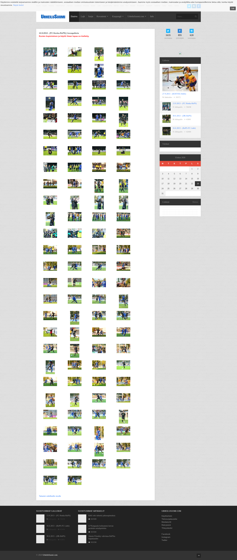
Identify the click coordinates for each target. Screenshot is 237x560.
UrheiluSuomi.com (136, 16)
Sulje (232, 8)
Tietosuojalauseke (169, 519)
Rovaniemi (101, 16)
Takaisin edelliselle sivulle (50, 496)
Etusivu (74, 16)
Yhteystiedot (167, 528)
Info (152, 16)
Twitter (164, 540)
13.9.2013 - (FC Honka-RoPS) (185, 103)
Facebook (166, 534)
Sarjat (90, 16)
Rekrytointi (166, 525)
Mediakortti (166, 522)
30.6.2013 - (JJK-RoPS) (182, 116)
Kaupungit (116, 16)
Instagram (166, 537)
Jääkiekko (168, 97)
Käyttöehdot (167, 516)
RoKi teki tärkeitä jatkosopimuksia (101, 516)
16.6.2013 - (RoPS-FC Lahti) (184, 128)
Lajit (83, 16)
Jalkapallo (179, 107)
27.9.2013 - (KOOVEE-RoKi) (174, 94)
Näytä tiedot (18, 5)
